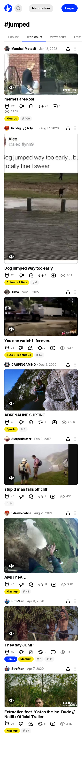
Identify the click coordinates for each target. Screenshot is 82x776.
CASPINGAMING (23, 364)
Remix (11, 659)
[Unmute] (11, 87)
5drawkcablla (21, 513)
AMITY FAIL (15, 577)
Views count (58, 37)
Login (69, 8)
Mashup (12, 591)
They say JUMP (18, 645)
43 (26, 591)
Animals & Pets (17, 282)
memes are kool (19, 99)
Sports (11, 429)
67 (26, 731)
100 (26, 118)
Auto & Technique (19, 355)
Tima (15, 292)
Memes (12, 118)
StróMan (17, 601)
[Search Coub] (18, 8)
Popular (13, 37)
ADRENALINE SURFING (24, 415)
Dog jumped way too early (28, 268)
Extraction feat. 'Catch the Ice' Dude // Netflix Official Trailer (39, 714)
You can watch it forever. (27, 340)
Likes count (34, 37)
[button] (7, 106)
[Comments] (31, 106)
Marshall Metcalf (23, 48)
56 (39, 355)
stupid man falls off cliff (25, 489)
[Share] (68, 48)
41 (49, 659)
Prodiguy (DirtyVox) (24, 128)
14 (9, 503)
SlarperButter (21, 438)
